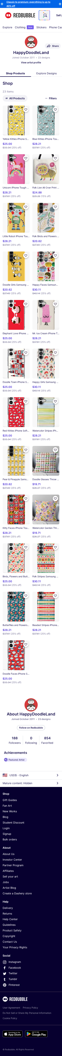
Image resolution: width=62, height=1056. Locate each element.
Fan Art (7, 805)
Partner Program (13, 865)
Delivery (8, 908)
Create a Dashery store (17, 893)
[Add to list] (25, 109)
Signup (7, 833)
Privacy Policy (30, 1007)
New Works (10, 811)
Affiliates (8, 870)
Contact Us (10, 941)
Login (6, 828)
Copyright (9, 936)
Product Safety (12, 930)
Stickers (41, 27)
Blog (5, 817)
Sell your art (10, 876)
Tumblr (13, 979)
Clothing (23, 27)
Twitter (13, 973)
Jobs (6, 882)
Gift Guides (10, 800)
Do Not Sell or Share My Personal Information (27, 1012)
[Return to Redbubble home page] (20, 15)
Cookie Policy (10, 1018)
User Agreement (11, 1007)
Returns (7, 913)
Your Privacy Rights (15, 947)
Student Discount (13, 822)
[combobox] (44, 15)
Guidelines (9, 924)
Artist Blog (9, 887)
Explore (7, 27)
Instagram (15, 962)
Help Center (10, 919)
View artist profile (31, 62)
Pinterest (14, 985)
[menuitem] (7, 27)
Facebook (15, 967)
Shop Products (15, 73)
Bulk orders (10, 839)
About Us (8, 854)
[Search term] (45, 15)
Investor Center (12, 859)
